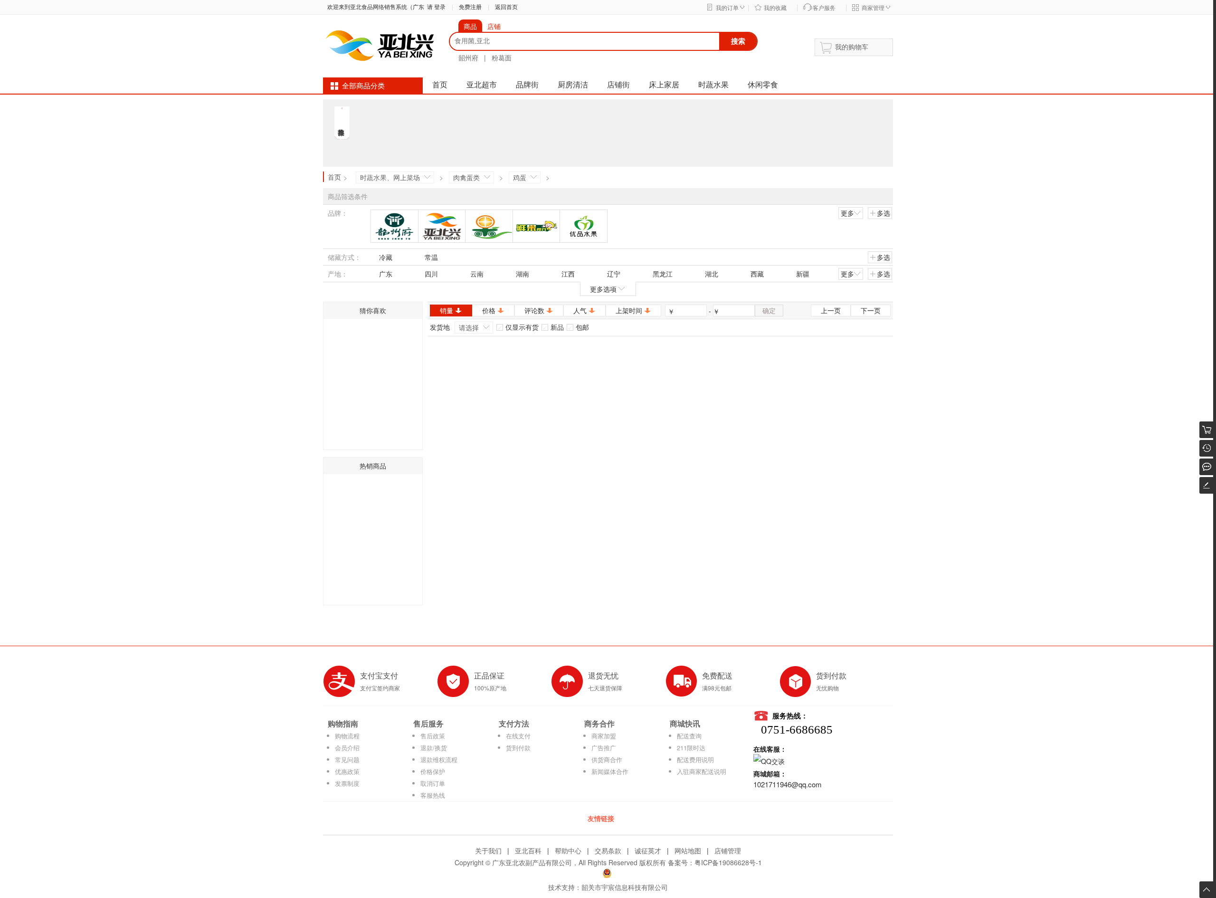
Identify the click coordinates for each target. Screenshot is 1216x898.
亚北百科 (528, 850)
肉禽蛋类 (466, 177)
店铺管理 (727, 850)
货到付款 (518, 747)
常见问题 (347, 759)
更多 (847, 213)
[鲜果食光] (536, 226)
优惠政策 (347, 771)
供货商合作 (606, 759)
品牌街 (527, 85)
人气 (580, 310)
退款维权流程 (438, 759)
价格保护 (432, 771)
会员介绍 (347, 747)
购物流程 (347, 735)
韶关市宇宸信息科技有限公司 (624, 887)
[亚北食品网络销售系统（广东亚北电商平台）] (380, 44)
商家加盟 (603, 735)
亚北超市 (481, 85)
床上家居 (664, 85)
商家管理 (873, 8)
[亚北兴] (442, 226)
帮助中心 (568, 850)
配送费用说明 (695, 759)
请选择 (469, 327)
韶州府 (468, 57)
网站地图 (687, 850)
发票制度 (347, 783)
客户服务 (824, 8)
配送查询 (689, 735)
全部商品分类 (363, 86)
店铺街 (618, 85)
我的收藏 (775, 8)
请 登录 (435, 7)
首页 (439, 85)
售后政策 (432, 735)
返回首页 (506, 7)
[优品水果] (584, 226)
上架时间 (629, 310)
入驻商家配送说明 (701, 771)
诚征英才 (648, 850)
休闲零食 (763, 85)
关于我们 (488, 850)
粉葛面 (502, 57)
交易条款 (608, 850)
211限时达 (691, 747)
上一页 (831, 310)
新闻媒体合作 (609, 771)
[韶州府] (394, 226)
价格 (488, 310)
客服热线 (432, 795)
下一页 (871, 310)
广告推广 (603, 747)
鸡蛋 (519, 177)
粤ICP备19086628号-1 (728, 862)
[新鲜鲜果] (489, 226)
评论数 (534, 310)
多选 (883, 213)
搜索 (738, 41)
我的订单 (727, 8)
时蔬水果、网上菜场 (390, 177)
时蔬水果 (713, 85)
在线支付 (518, 735)
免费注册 (470, 7)
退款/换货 (433, 747)
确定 (769, 310)
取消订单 (432, 783)
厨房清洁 (573, 85)
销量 (446, 310)
